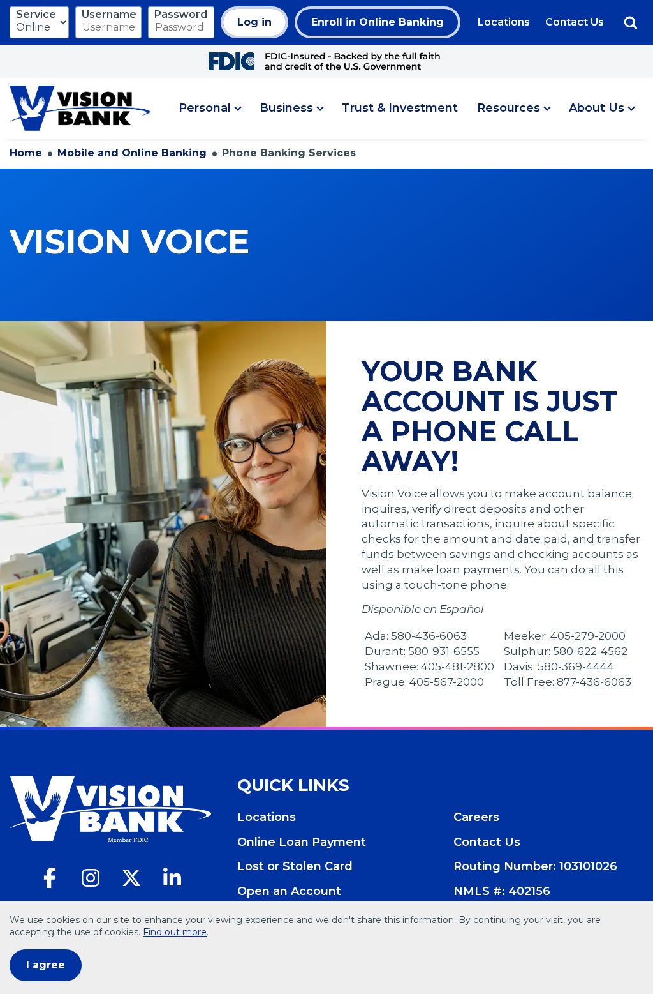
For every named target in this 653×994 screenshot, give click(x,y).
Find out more (175, 932)
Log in (254, 22)
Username (109, 14)
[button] (209, 108)
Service (36, 14)
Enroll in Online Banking (377, 22)
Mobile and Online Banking (132, 153)
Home (26, 153)
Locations (504, 22)
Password (180, 14)
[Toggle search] (630, 22)
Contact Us (574, 22)
